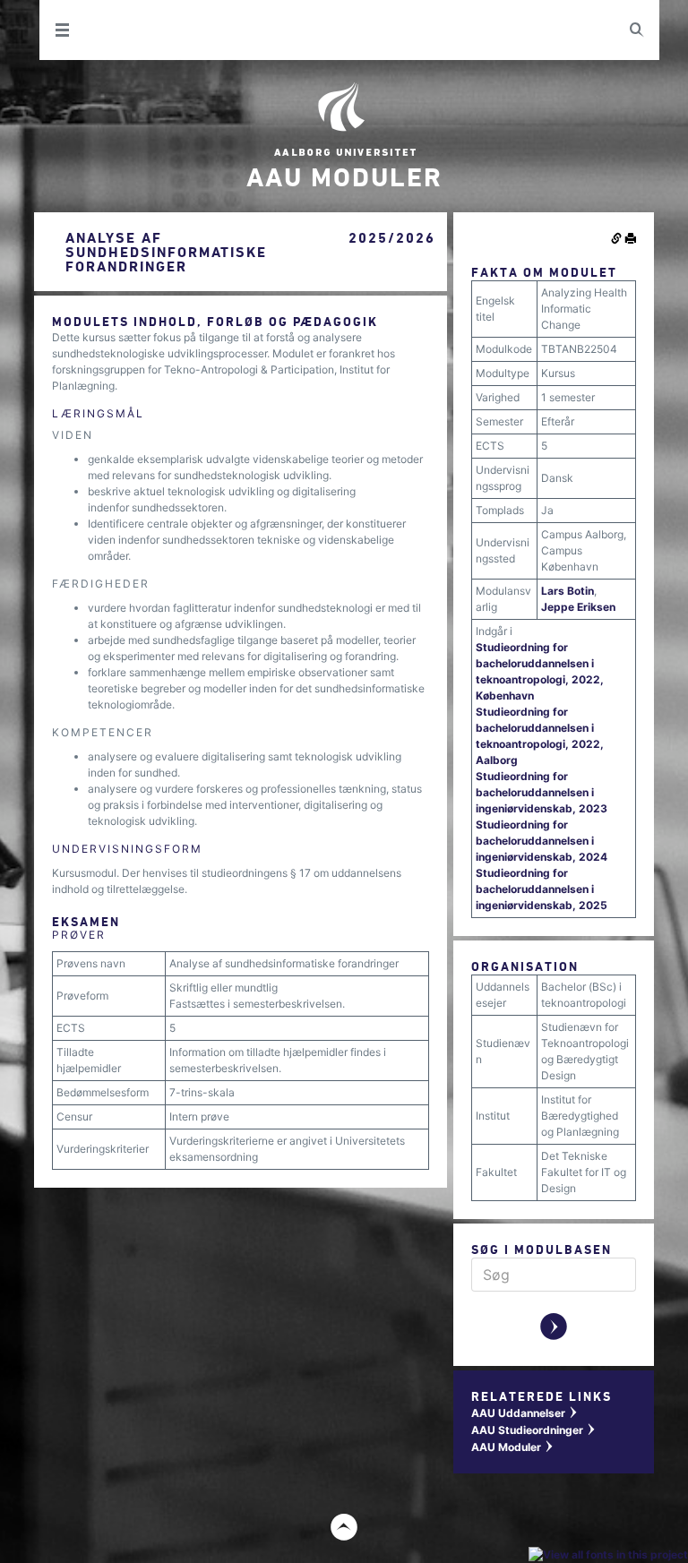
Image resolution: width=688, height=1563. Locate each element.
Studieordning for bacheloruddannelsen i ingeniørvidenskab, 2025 (541, 889)
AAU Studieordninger (534, 1430)
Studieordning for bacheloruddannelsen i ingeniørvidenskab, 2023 (541, 792)
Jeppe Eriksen (578, 607)
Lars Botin (567, 590)
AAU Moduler (513, 1447)
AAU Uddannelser (525, 1413)
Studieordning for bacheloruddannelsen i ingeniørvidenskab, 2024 (541, 840)
